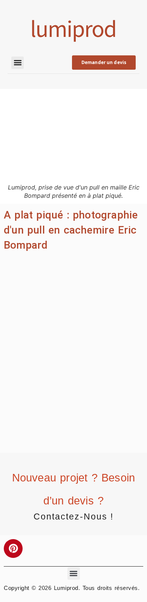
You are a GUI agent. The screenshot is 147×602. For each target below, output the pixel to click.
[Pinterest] (13, 548)
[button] (17, 63)
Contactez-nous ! (73, 516)
